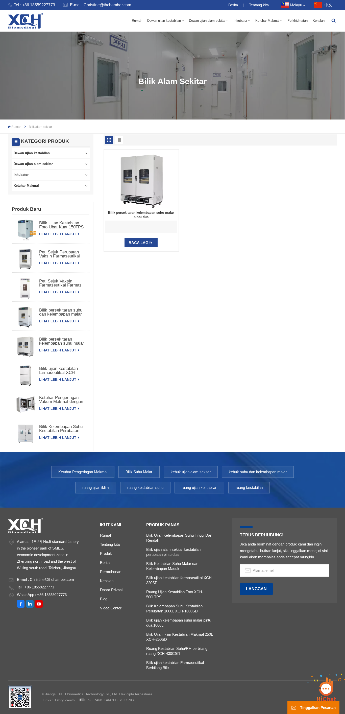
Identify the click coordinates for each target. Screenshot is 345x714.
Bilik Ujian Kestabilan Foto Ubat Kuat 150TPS (61, 225)
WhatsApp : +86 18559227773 (42, 594)
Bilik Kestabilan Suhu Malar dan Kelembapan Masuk (172, 566)
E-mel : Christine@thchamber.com (100, 5)
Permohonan (110, 571)
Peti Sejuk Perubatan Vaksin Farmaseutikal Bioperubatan (59, 254)
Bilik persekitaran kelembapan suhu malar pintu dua (61, 341)
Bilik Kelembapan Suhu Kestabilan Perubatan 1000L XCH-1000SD (174, 608)
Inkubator (240, 20)
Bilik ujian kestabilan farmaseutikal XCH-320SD (58, 371)
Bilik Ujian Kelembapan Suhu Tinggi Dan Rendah (179, 537)
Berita (233, 5)
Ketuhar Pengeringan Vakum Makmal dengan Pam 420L (61, 400)
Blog (103, 599)
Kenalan (319, 20)
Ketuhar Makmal (267, 20)
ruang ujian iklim (95, 487)
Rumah (137, 20)
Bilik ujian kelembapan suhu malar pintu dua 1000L (178, 622)
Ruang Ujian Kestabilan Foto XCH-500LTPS (174, 594)
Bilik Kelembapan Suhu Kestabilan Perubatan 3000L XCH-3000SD (61, 429)
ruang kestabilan (249, 487)
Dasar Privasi (111, 590)
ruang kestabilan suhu (145, 487)
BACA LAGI (139, 243)
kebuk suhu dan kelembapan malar (258, 472)
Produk (106, 553)
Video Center (110, 608)
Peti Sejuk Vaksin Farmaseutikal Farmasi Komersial (61, 283)
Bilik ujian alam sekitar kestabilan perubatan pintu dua (173, 552)
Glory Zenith (65, 700)
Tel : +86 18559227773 (34, 5)
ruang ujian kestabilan (199, 487)
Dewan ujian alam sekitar (207, 20)
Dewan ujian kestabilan (164, 20)
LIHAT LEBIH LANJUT (58, 234)
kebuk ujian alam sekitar (191, 472)
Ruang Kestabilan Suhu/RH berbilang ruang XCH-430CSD (176, 651)
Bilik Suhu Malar (139, 472)
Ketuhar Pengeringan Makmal (82, 472)
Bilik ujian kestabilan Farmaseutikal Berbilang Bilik (175, 665)
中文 (328, 5)
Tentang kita (259, 5)
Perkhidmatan (297, 20)
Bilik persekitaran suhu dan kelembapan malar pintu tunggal (60, 312)
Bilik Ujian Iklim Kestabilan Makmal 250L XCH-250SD (179, 636)
